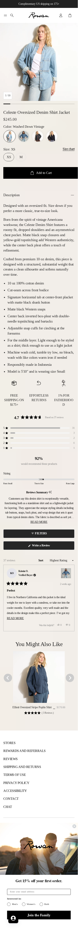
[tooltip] (50, 492)
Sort (41, 560)
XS (9, 157)
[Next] (69, 598)
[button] (5, 15)
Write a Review (41, 547)
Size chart (68, 149)
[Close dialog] (74, 826)
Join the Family (39, 914)
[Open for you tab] (13, 918)
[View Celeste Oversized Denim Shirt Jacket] (66, 573)
